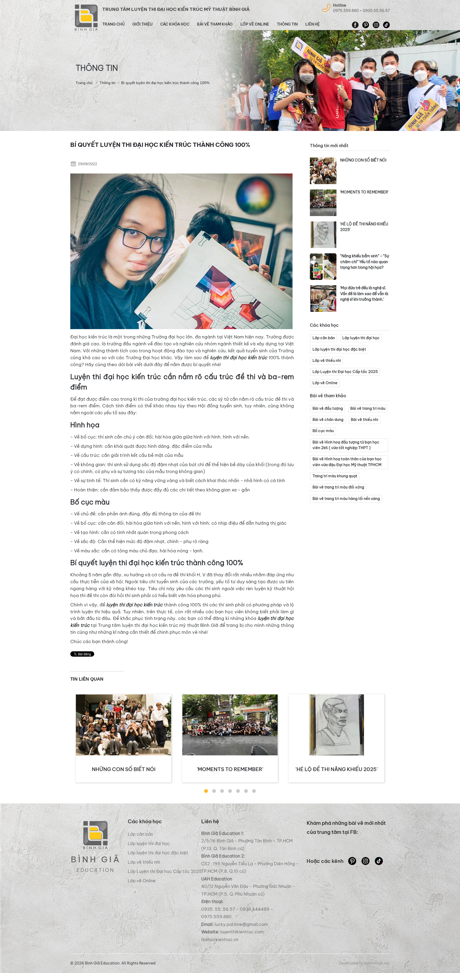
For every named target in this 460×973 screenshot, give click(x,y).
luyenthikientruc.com (241, 931)
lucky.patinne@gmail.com (241, 924)
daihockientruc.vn (219, 939)
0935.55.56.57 (376, 10)
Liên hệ (312, 24)
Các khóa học (175, 24)
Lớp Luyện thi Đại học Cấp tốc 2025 (345, 371)
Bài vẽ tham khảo (215, 24)
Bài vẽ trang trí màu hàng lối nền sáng (346, 498)
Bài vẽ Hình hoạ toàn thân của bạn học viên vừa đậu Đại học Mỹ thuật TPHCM (347, 462)
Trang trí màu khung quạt (335, 476)
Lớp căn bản (324, 338)
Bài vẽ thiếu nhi (364, 419)
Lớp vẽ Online (254, 24)
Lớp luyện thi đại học (361, 338)
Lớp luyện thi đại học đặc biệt (339, 349)
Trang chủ (113, 24)
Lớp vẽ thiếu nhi (327, 360)
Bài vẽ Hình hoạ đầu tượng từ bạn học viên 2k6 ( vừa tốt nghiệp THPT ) (346, 445)
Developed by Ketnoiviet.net (364, 963)
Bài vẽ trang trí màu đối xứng (338, 487)
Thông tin (287, 24)
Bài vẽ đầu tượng (328, 408)
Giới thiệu (142, 24)
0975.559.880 (346, 10)
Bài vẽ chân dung (328, 419)
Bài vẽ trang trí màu (367, 408)
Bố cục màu (323, 430)
